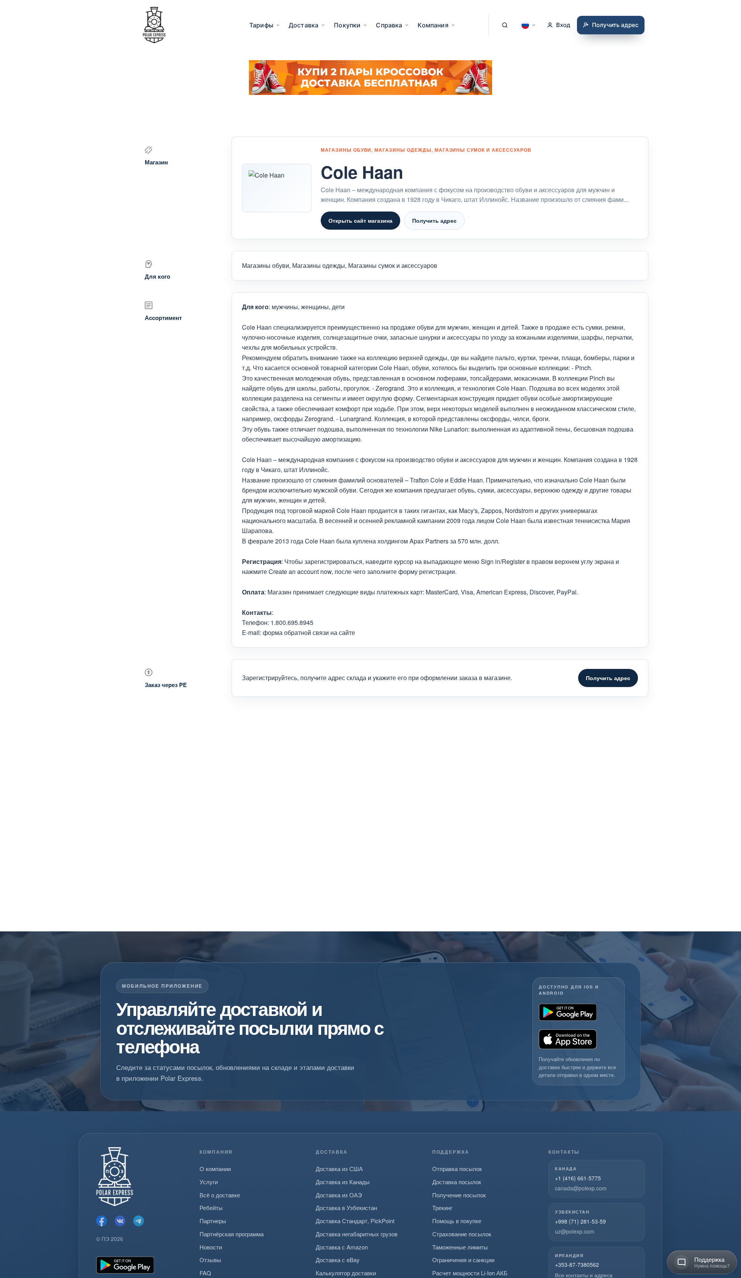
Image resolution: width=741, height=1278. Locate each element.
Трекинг (442, 1208)
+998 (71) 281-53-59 (580, 1221)
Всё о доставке (220, 1195)
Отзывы (210, 1260)
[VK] (120, 1220)
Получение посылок (459, 1195)
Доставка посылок (456, 1182)
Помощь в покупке (456, 1221)
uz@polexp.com (574, 1231)
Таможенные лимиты (460, 1247)
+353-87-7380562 (577, 1264)
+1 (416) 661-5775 (578, 1178)
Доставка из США (339, 1169)
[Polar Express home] (154, 25)
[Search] (505, 25)
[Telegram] (138, 1220)
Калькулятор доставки (346, 1273)
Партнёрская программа (232, 1234)
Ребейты (211, 1208)
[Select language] (528, 25)
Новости (211, 1247)
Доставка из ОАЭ (339, 1195)
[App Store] (568, 1039)
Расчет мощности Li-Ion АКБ (470, 1273)
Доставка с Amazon (342, 1247)
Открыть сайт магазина (360, 220)
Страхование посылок (461, 1234)
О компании (215, 1169)
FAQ (205, 1273)
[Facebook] (101, 1220)
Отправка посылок (457, 1169)
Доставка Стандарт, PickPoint (355, 1221)
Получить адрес (434, 220)
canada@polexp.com (581, 1188)
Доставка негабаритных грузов (357, 1234)
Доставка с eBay (338, 1260)
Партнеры (213, 1221)
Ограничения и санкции (463, 1260)
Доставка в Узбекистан (346, 1208)
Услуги (209, 1182)
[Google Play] (568, 1012)
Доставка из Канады (343, 1182)
